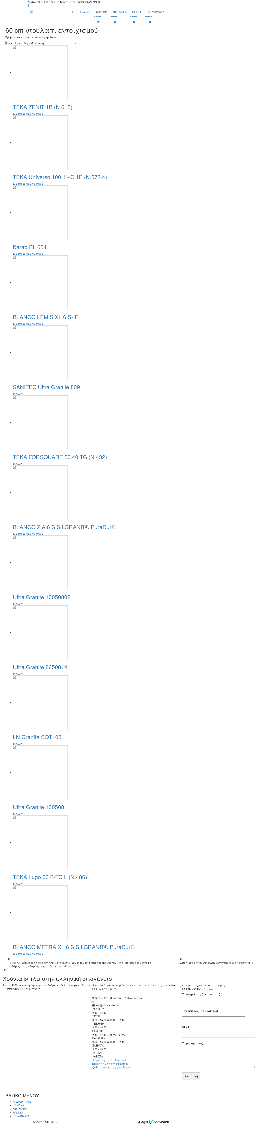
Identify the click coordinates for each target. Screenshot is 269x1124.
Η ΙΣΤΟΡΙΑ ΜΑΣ (81, 12)
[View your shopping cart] (28, 5)
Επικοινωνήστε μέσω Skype (112, 1067)
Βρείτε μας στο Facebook (110, 1060)
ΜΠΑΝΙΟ (137, 12)
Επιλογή (18, 393)
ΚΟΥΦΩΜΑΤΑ (156, 12)
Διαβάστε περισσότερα (28, 113)
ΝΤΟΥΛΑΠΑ (120, 12)
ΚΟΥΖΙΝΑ (101, 12)
